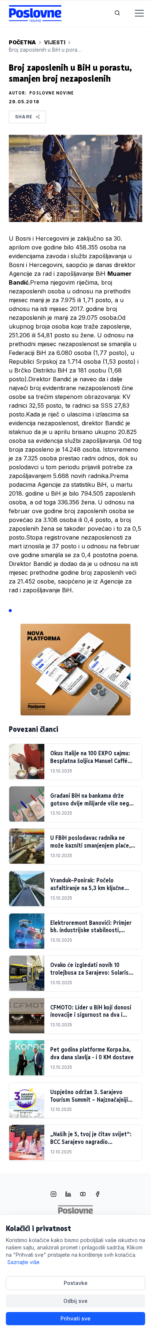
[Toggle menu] (135, 13)
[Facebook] (97, 1194)
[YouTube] (83, 1194)
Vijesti (54, 42)
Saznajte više (23, 1262)
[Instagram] (53, 1194)
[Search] (117, 13)
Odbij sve (75, 1301)
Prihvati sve (75, 1318)
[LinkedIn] (68, 1194)
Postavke (76, 1283)
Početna (22, 42)
